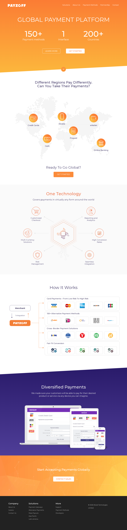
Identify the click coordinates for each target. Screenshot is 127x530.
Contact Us (12, 513)
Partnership (105, 5)
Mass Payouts (33, 513)
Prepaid (73, 138)
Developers (60, 513)
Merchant (20, 308)
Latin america (33, 519)
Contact (116, 5)
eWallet (93, 125)
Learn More (51, 51)
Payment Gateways (35, 507)
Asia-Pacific (33, 516)
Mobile (62, 124)
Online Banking (101, 150)
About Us (76, 5)
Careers (11, 510)
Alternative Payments (36, 510)
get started (75, 51)
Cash (47, 146)
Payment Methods (90, 5)
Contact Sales (63, 479)
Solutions (66, 5)
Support (58, 507)
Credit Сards (33, 125)
